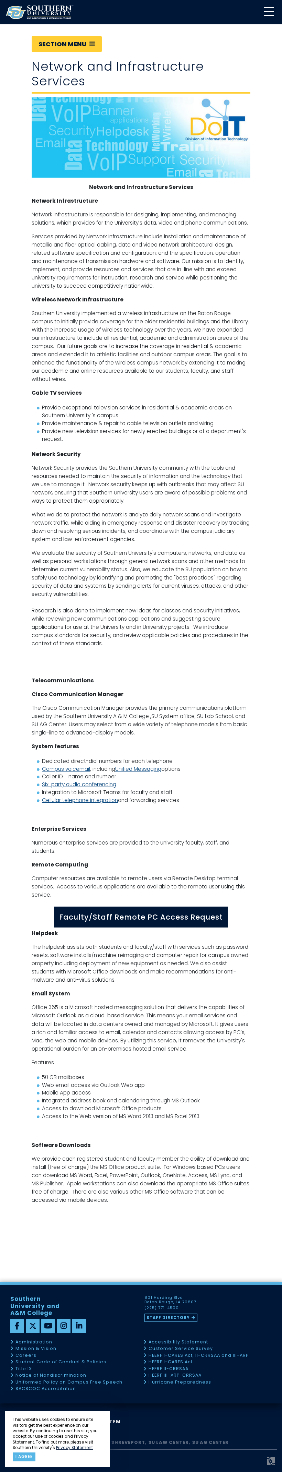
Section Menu (63, 44)
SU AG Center (210, 1442)
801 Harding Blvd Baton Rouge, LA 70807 (170, 1299)
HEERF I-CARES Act (171, 1362)
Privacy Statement (74, 1447)
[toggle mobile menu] (268, 12)
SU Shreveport (124, 1442)
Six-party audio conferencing (79, 784)
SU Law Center (169, 1442)
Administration (33, 1342)
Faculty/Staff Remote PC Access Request (141, 917)
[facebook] (17, 1326)
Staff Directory (168, 1317)
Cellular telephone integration (80, 800)
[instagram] (63, 1326)
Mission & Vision (35, 1348)
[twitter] (33, 1326)
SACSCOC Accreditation (45, 1388)
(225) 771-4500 (161, 1308)
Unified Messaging (138, 769)
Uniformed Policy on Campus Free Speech (68, 1382)
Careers (25, 1355)
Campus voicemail (66, 769)
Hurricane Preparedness (180, 1382)
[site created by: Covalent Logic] (255, 1464)
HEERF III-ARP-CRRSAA (175, 1375)
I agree (24, 1456)
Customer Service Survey (181, 1348)
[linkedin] (79, 1326)
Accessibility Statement (178, 1342)
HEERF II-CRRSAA (168, 1369)
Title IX (23, 1369)
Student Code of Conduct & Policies (60, 1362)
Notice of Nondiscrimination (50, 1375)
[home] (39, 12)
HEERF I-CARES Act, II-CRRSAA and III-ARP (199, 1355)
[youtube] (48, 1326)
